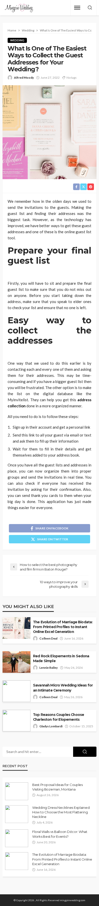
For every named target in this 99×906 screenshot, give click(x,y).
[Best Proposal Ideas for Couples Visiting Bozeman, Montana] (16, 791)
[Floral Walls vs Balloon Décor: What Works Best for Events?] (16, 838)
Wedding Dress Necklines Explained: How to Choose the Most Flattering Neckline (61, 812)
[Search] (90, 8)
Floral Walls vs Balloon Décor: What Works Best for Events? (59, 834)
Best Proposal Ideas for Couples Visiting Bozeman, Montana (57, 787)
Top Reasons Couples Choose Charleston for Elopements (58, 717)
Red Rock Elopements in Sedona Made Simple (61, 658)
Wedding (17, 40)
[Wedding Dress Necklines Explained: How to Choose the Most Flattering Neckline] (16, 814)
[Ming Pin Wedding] (19, 7)
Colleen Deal (48, 638)
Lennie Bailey (48, 667)
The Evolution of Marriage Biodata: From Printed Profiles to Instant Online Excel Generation (62, 627)
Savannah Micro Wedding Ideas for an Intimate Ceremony (63, 687)
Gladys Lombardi (50, 726)
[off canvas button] (77, 7)
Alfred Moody (24, 77)
